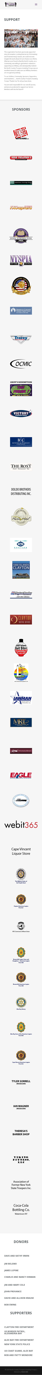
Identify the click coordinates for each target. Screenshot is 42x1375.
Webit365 (24, 1372)
